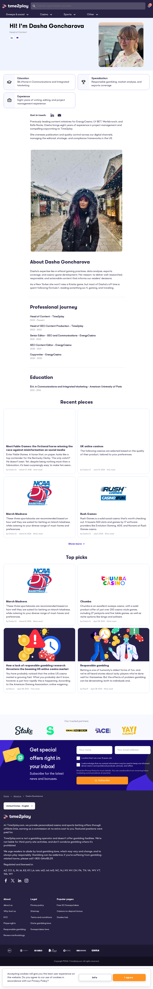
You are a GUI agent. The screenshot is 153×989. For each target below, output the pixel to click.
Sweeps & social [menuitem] (15, 14)
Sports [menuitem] (68, 14)
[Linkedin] (12, 37)
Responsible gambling (94, 665)
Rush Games (88, 513)
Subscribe (104, 780)
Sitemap (34, 911)
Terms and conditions (41, 917)
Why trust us (10, 911)
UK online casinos (91, 446)
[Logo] (15, 6)
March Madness (16, 513)
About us (17, 796)
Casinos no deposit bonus (70, 911)
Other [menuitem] (90, 14)
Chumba (85, 601)
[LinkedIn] (52, 115)
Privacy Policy (39, 981)
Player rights (10, 923)
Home (6, 796)
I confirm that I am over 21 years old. (96, 758)
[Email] (17, 37)
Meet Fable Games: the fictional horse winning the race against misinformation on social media (39, 448)
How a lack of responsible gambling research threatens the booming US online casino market (37, 667)
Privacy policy (37, 905)
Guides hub (62, 917)
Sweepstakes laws (39, 929)
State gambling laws (40, 923)
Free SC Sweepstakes (68, 905)
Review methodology (14, 935)
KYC (6, 917)
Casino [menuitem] (44, 14)
